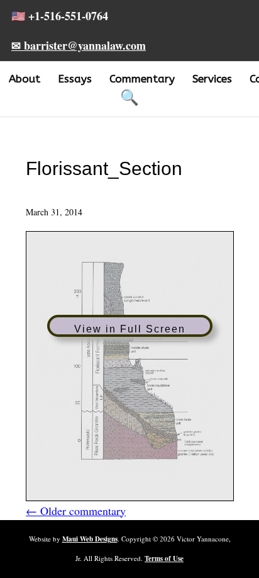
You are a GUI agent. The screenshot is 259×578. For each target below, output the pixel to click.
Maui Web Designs (90, 539)
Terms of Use (164, 558)
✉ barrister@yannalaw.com (78, 45)
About (24, 78)
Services (212, 78)
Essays (75, 78)
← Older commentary (76, 510)
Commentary (142, 78)
